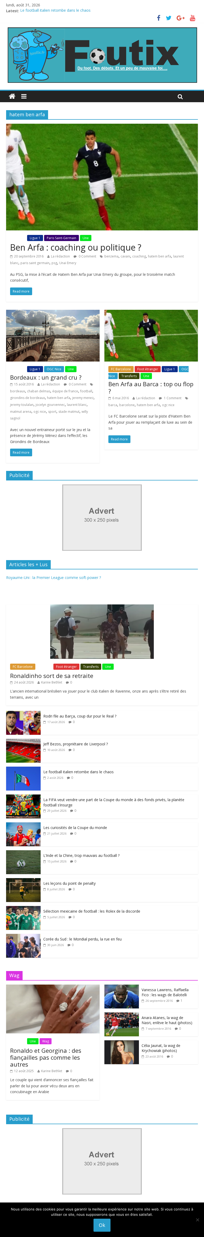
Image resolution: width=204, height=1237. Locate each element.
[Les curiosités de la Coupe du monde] (23, 825)
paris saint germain (34, 263)
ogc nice (39, 411)
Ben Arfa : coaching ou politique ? (75, 247)
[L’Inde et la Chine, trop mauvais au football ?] (23, 853)
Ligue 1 (35, 238)
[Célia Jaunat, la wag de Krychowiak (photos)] (121, 1043)
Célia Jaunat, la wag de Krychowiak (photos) (161, 1048)
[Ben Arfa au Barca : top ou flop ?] (151, 313)
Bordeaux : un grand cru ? (46, 377)
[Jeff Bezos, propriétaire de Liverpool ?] (23, 741)
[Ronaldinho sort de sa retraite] (102, 607)
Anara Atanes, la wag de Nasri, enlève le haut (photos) (167, 1020)
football (86, 391)
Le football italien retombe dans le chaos (55, 10)
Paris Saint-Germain (61, 238)
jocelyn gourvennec (50, 404)
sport (52, 411)
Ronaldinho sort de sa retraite (51, 676)
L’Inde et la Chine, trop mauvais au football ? (81, 855)
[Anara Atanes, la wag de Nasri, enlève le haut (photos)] (121, 1015)
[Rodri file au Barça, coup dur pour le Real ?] (23, 713)
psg (54, 263)
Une (86, 238)
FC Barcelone (121, 369)
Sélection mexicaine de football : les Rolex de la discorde (91, 911)
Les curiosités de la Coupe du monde (75, 827)
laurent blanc (77, 404)
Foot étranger (147, 369)
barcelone (127, 405)
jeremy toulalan (21, 404)
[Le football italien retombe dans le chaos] (23, 769)
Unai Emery (67, 263)
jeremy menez (83, 398)
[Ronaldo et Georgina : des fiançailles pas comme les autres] (53, 987)
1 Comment (172, 398)
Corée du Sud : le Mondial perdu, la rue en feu (82, 939)
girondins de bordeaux (27, 398)
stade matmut (68, 411)
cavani (125, 256)
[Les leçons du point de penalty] (23, 880)
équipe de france (65, 391)
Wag (45, 1041)
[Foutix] (102, 29)
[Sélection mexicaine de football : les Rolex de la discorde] (23, 908)
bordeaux (17, 391)
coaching (139, 256)
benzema (111, 256)
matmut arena (20, 411)
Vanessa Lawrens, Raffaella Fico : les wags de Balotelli (165, 992)
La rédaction (60, 256)
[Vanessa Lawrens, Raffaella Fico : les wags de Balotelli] (121, 987)
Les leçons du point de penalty (69, 883)
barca (112, 405)
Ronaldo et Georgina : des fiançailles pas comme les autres (45, 1057)
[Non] (197, 1219)
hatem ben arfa (159, 256)
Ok (102, 1225)
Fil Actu (18, 238)
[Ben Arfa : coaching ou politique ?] (102, 127)
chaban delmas (38, 391)
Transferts (129, 376)
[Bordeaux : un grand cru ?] (53, 313)
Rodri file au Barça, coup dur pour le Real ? (79, 716)
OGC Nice (54, 369)
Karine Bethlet (51, 682)
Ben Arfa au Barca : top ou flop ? (150, 387)
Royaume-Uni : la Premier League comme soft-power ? (53, 577)
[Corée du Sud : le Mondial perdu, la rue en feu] (23, 936)
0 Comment (87, 256)
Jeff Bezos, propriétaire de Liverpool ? (75, 743)
